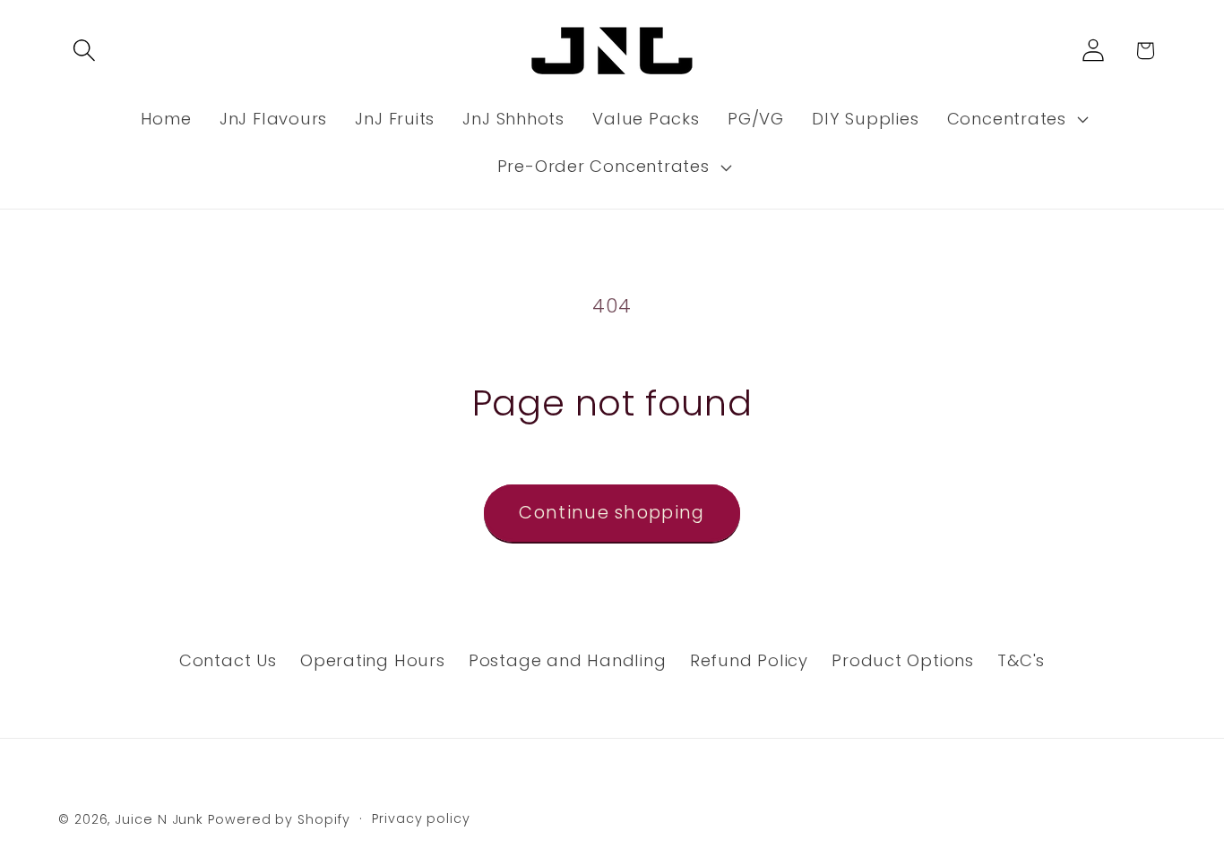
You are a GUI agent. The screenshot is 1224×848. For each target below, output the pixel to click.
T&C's (1021, 660)
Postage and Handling (568, 660)
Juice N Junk (159, 819)
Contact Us (228, 660)
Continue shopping (611, 513)
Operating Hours (372, 660)
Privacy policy (421, 818)
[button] (83, 50)
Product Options (903, 660)
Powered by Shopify (278, 819)
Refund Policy (749, 660)
